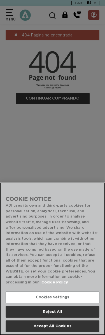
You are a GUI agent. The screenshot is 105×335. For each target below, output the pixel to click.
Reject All (52, 312)
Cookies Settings (52, 297)
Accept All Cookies (52, 326)
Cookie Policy (54, 282)
